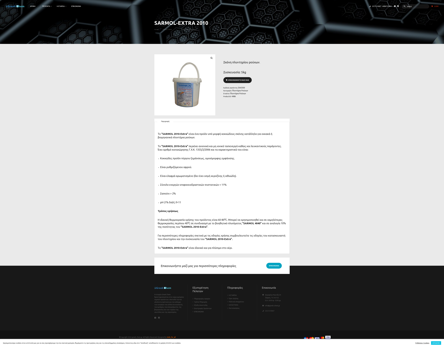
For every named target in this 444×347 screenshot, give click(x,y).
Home (156, 29)
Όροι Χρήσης (233, 298)
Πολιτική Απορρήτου (236, 302)
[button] (212, 58)
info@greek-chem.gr (272, 306)
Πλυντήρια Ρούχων (240, 91)
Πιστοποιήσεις (234, 308)
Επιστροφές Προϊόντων (203, 308)
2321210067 (269, 311)
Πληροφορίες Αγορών (202, 299)
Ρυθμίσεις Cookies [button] (422, 343)
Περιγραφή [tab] (165, 121)
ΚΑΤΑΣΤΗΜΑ (167, 29)
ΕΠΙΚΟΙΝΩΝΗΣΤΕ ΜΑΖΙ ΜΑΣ (238, 80)
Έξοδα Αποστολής (201, 305)
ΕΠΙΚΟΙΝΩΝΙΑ (199, 312)
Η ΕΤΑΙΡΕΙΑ (233, 295)
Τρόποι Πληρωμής (200, 302)
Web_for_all (171, 337)
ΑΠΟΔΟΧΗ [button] (436, 343)
